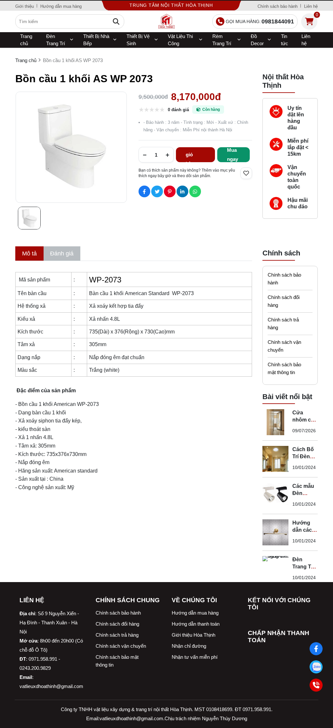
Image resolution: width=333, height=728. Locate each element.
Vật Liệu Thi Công (180, 39)
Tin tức (284, 39)
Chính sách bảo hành (278, 6)
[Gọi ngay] (316, 685)
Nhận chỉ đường (189, 646)
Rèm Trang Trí (221, 39)
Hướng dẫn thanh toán (196, 624)
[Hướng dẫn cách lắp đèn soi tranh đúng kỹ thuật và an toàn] (275, 532)
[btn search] (116, 21)
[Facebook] (316, 649)
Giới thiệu (24, 6)
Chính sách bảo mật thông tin (284, 368)
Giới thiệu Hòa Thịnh (193, 635)
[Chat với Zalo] (316, 667)
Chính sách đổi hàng (284, 301)
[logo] (166, 21)
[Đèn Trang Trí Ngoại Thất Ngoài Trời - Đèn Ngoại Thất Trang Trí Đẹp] (275, 569)
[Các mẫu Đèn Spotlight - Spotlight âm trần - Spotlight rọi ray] (275, 496)
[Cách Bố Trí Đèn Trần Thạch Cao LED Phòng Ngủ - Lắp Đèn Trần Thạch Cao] (275, 459)
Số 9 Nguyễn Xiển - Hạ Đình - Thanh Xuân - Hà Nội (49, 622)
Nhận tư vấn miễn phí (195, 657)
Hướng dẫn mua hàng (61, 6)
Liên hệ (311, 6)
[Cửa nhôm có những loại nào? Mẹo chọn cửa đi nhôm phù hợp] (275, 422)
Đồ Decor (257, 39)
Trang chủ (26, 39)
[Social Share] (144, 191)
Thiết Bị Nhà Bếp (96, 39)
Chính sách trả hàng (283, 323)
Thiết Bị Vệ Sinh (138, 39)
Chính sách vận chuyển (284, 346)
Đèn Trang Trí (55, 39)
